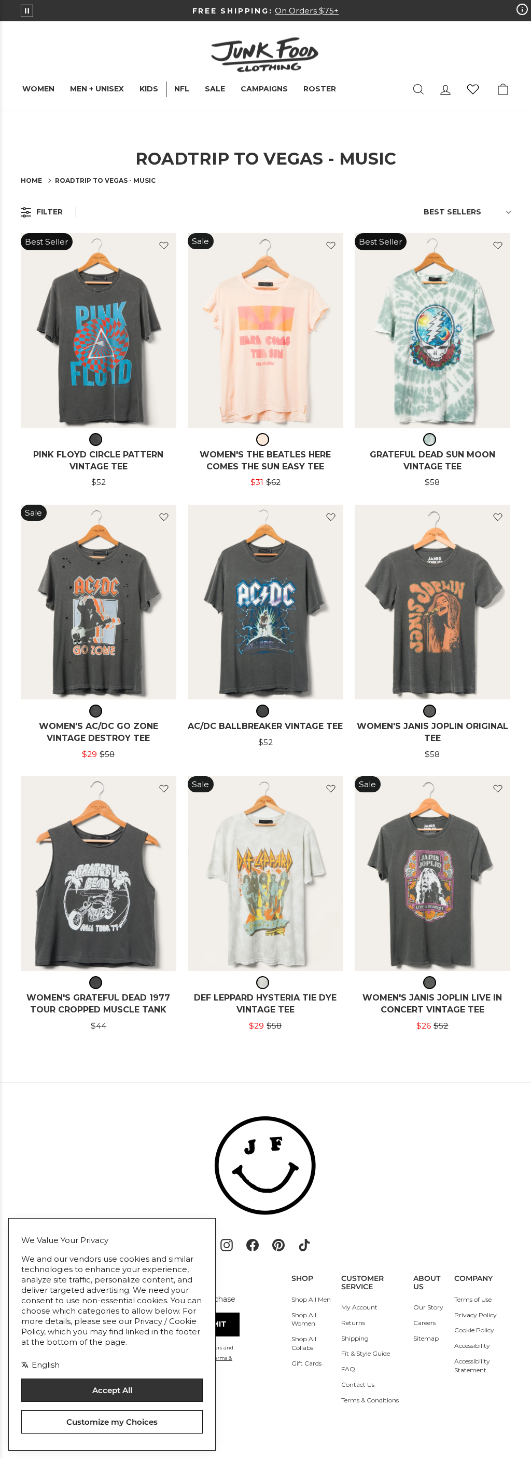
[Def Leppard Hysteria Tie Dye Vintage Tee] (265, 873)
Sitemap (426, 1338)
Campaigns (264, 88)
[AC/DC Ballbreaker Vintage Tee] (265, 602)
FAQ (348, 1369)
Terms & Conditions (370, 1400)
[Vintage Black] (98, 439)
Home (31, 180)
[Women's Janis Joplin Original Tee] (432, 602)
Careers (424, 1323)
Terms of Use (473, 1299)
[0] (473, 89)
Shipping (355, 1338)
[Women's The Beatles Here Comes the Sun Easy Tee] (265, 330)
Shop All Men (311, 1299)
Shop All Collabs (303, 1343)
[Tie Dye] (432, 439)
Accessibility (472, 1345)
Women (38, 88)
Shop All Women (303, 1319)
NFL (181, 88)
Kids (148, 88)
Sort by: (452, 212)
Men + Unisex (97, 88)
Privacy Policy (475, 1315)
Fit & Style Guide (365, 1353)
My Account (359, 1307)
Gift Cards (306, 1363)
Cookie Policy (474, 1330)
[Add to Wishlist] (163, 245)
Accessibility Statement (472, 1365)
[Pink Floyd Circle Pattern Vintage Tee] (98, 330)
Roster (319, 88)
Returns (353, 1323)
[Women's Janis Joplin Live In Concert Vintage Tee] (432, 873)
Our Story (428, 1307)
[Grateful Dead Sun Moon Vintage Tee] (432, 330)
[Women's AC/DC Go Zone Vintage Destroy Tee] (98, 602)
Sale (215, 88)
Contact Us (357, 1384)
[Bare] (265, 439)
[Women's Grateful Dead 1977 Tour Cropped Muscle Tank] (98, 873)
